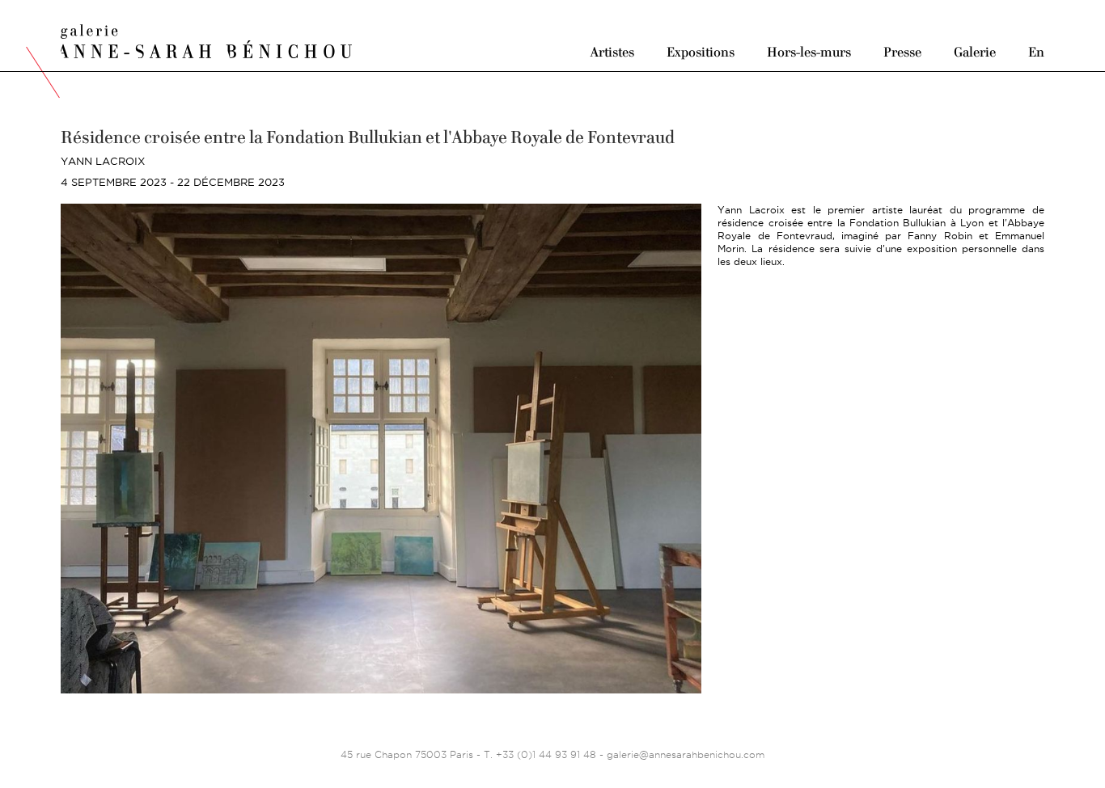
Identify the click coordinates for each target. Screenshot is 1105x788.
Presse (902, 51)
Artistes (612, 51)
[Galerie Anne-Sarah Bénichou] (206, 39)
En (1036, 51)
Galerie (975, 51)
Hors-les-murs (809, 51)
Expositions (701, 51)
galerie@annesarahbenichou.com (685, 754)
